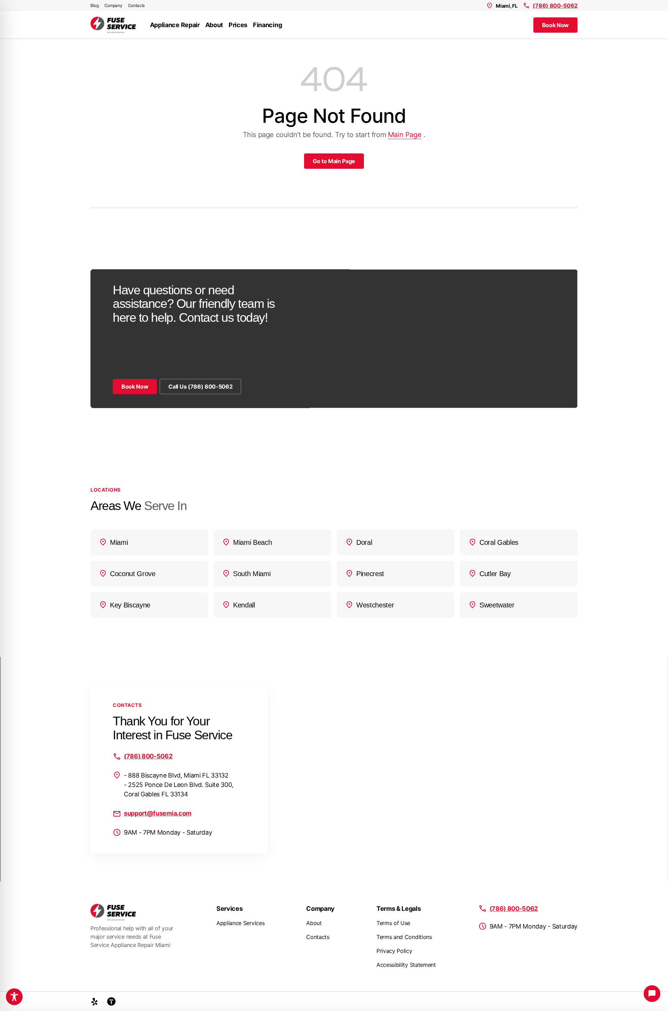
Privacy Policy (394, 950)
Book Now (555, 25)
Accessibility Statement (406, 964)
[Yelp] (94, 1001)
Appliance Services (240, 923)
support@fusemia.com (157, 813)
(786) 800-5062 (555, 5)
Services (229, 908)
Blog (94, 5)
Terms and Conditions (404, 936)
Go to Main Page (334, 161)
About (214, 25)
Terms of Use (393, 923)
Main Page (404, 134)
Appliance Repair (175, 25)
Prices (238, 25)
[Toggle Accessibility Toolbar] (14, 997)
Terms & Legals (398, 908)
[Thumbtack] (111, 1001)
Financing (267, 25)
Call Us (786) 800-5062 (200, 386)
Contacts (136, 5)
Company (113, 5)
